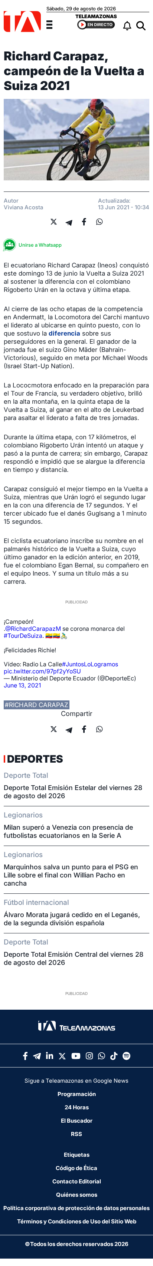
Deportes (35, 759)
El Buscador (76, 1120)
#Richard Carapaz (36, 705)
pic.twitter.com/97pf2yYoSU (42, 671)
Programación (77, 1093)
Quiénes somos (76, 1194)
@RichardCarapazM (33, 628)
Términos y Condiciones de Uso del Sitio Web (76, 1221)
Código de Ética (76, 1168)
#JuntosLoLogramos (90, 664)
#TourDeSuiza (23, 635)
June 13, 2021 (22, 685)
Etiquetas (76, 1154)
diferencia (64, 333)
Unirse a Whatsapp (40, 245)
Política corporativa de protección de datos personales (76, 1208)
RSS (76, 1133)
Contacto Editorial (76, 1181)
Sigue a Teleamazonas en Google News (76, 1080)
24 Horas (77, 1107)
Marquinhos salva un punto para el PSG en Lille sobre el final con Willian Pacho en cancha (71, 875)
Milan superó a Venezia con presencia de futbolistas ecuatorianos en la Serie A (68, 831)
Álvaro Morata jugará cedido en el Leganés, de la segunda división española (72, 919)
